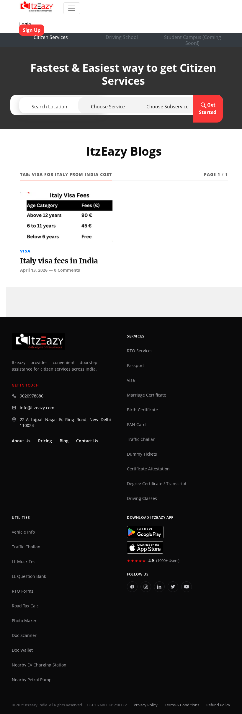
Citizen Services (51, 37)
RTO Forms (22, 591)
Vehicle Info (23, 532)
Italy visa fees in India (59, 260)
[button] (167, 107)
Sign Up (31, 30)
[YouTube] (186, 586)
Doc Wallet (22, 650)
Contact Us (87, 441)
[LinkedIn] (159, 586)
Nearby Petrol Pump (32, 679)
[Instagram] (145, 586)
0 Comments (67, 270)
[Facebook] (132, 586)
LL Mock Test (24, 561)
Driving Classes (142, 498)
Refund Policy (218, 705)
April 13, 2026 (34, 270)
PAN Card (136, 424)
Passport (135, 365)
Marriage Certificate (146, 395)
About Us (21, 441)
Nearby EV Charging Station (39, 665)
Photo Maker (24, 620)
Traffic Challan (141, 439)
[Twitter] (173, 586)
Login (25, 24)
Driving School (122, 37)
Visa (25, 251)
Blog (64, 441)
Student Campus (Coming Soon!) (192, 40)
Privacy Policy (146, 705)
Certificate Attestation (148, 469)
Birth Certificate (142, 410)
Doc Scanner (24, 635)
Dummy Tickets (142, 454)
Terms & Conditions (182, 705)
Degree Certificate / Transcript (157, 483)
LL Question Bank (29, 576)
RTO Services (140, 350)
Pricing (45, 441)
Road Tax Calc (25, 606)
